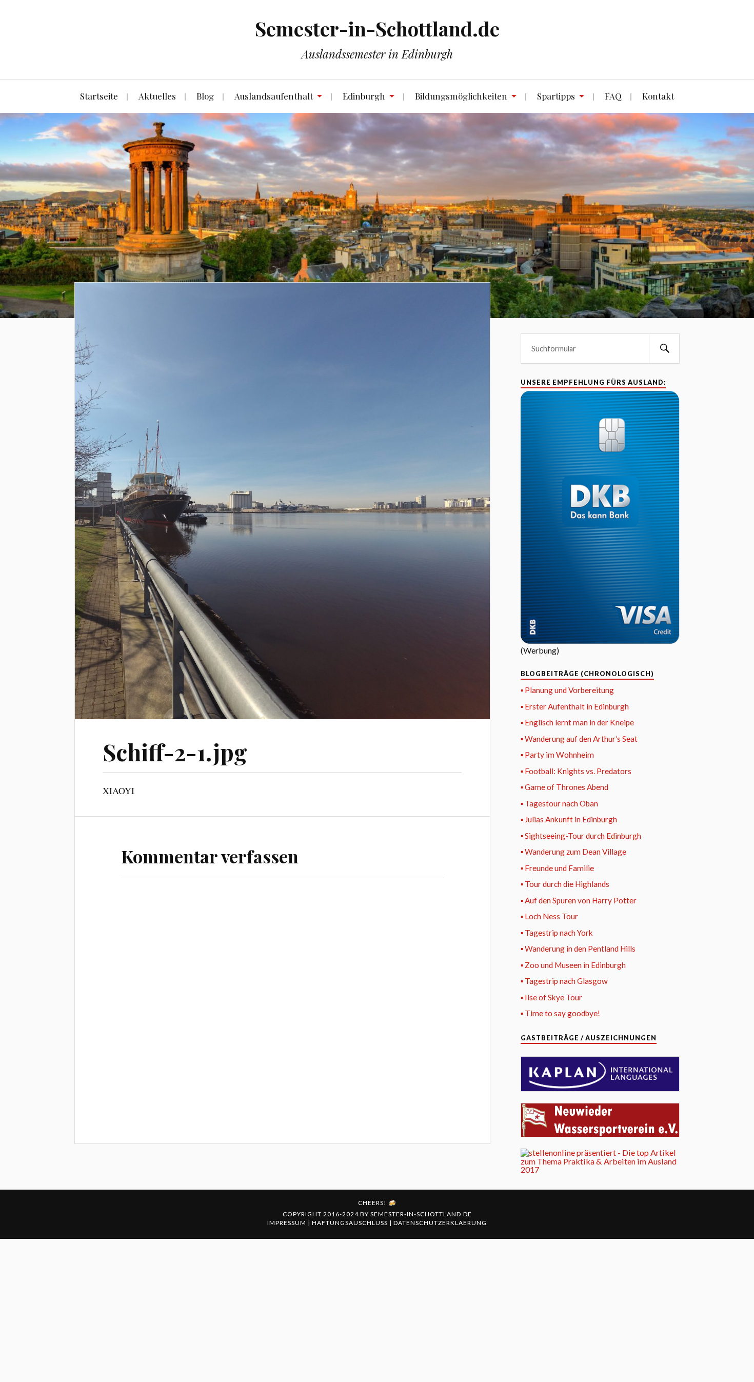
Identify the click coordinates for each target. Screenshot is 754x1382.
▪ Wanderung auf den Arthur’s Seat (579, 738)
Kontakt (658, 96)
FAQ (613, 96)
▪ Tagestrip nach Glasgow (564, 980)
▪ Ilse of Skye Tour (551, 997)
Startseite (99, 96)
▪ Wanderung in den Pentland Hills (578, 948)
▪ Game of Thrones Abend (564, 787)
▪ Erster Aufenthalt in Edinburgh (575, 706)
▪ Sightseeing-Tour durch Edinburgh (581, 835)
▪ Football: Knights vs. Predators (576, 771)
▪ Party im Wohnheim (557, 754)
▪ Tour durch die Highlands (565, 884)
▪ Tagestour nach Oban (559, 803)
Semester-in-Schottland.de (377, 28)
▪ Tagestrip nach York (557, 932)
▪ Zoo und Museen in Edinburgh (573, 965)
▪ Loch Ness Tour (549, 916)
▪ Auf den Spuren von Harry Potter (579, 900)
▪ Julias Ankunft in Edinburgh (569, 819)
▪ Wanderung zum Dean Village (573, 851)
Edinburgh (364, 96)
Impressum (287, 1223)
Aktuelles (157, 96)
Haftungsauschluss (350, 1223)
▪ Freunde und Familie (557, 868)
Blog (205, 96)
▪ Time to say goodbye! (560, 1013)
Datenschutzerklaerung (440, 1223)
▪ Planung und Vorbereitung (567, 690)
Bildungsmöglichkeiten (461, 96)
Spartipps (556, 96)
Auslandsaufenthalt (273, 96)
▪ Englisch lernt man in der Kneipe (577, 722)
